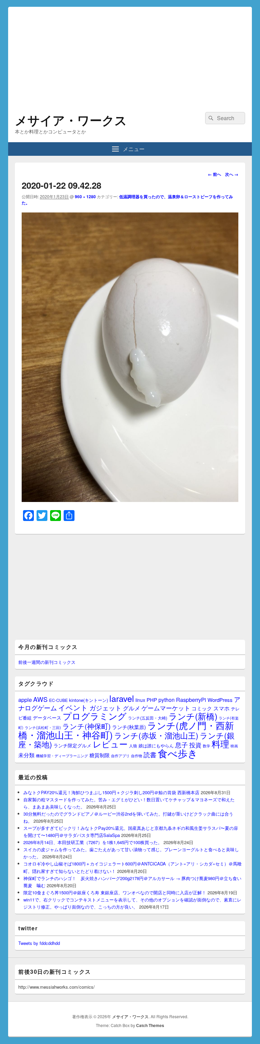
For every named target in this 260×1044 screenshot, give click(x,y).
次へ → (231, 174)
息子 (181, 744)
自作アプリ (120, 755)
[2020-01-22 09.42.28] (130, 500)
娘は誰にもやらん (156, 745)
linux (140, 699)
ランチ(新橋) (193, 716)
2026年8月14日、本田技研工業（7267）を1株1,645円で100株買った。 (92, 842)
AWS (40, 699)
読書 (150, 754)
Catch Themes (150, 1025)
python (166, 699)
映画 (234, 745)
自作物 (136, 755)
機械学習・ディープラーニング (62, 755)
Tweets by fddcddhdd (39, 943)
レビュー (110, 744)
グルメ (131, 708)
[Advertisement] (130, 54)
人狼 (133, 745)
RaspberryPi (191, 699)
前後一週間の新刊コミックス (46, 662)
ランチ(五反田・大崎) (147, 718)
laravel (121, 698)
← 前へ (214, 174)
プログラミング (95, 715)
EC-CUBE (58, 700)
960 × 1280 (85, 196)
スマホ (221, 708)
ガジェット (105, 707)
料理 (220, 744)
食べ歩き (178, 753)
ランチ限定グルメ (72, 745)
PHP (152, 699)
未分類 (26, 755)
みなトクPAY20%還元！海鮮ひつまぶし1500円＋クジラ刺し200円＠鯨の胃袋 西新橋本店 (111, 792)
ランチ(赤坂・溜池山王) (156, 735)
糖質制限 (99, 755)
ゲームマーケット (166, 707)
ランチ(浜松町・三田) (43, 727)
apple (25, 699)
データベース (47, 717)
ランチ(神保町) (86, 726)
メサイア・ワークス (71, 120)
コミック (202, 708)
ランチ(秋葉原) (129, 726)
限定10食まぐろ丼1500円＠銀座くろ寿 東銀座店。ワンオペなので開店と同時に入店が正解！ (114, 892)
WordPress (220, 699)
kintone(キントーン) (88, 700)
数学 (206, 745)
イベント (73, 707)
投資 (195, 745)
